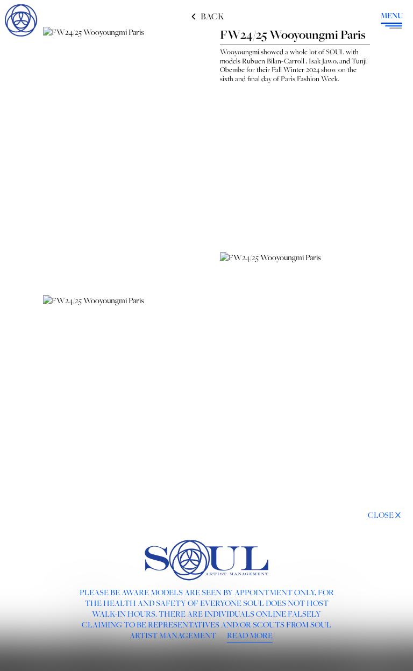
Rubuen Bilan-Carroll (273, 61)
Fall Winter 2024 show (304, 69)
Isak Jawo (323, 61)
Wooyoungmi (239, 51)
